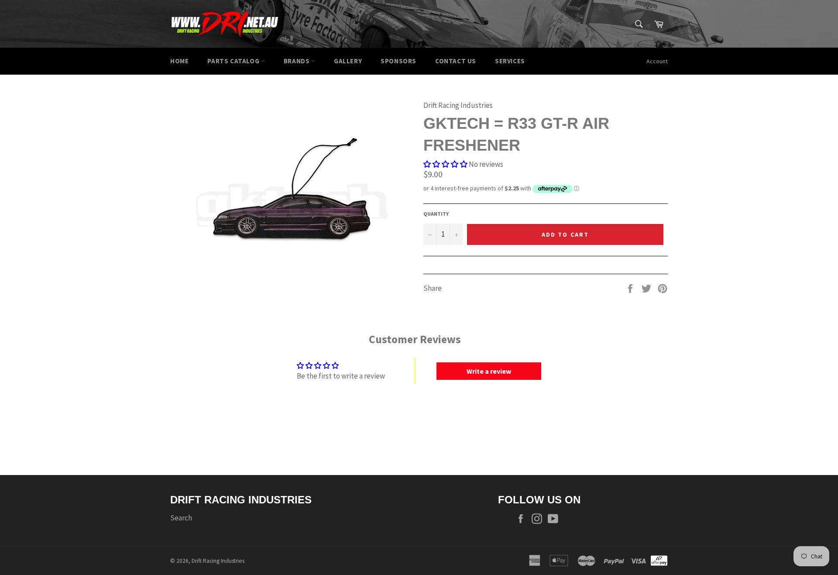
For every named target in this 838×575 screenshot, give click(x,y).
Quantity (436, 213)
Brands (297, 61)
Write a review (489, 371)
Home (179, 61)
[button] (445, 164)
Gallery (348, 61)
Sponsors (398, 61)
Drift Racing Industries (218, 561)
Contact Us (455, 61)
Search (181, 518)
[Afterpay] (659, 560)
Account (657, 61)
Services (510, 61)
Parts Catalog (234, 61)
